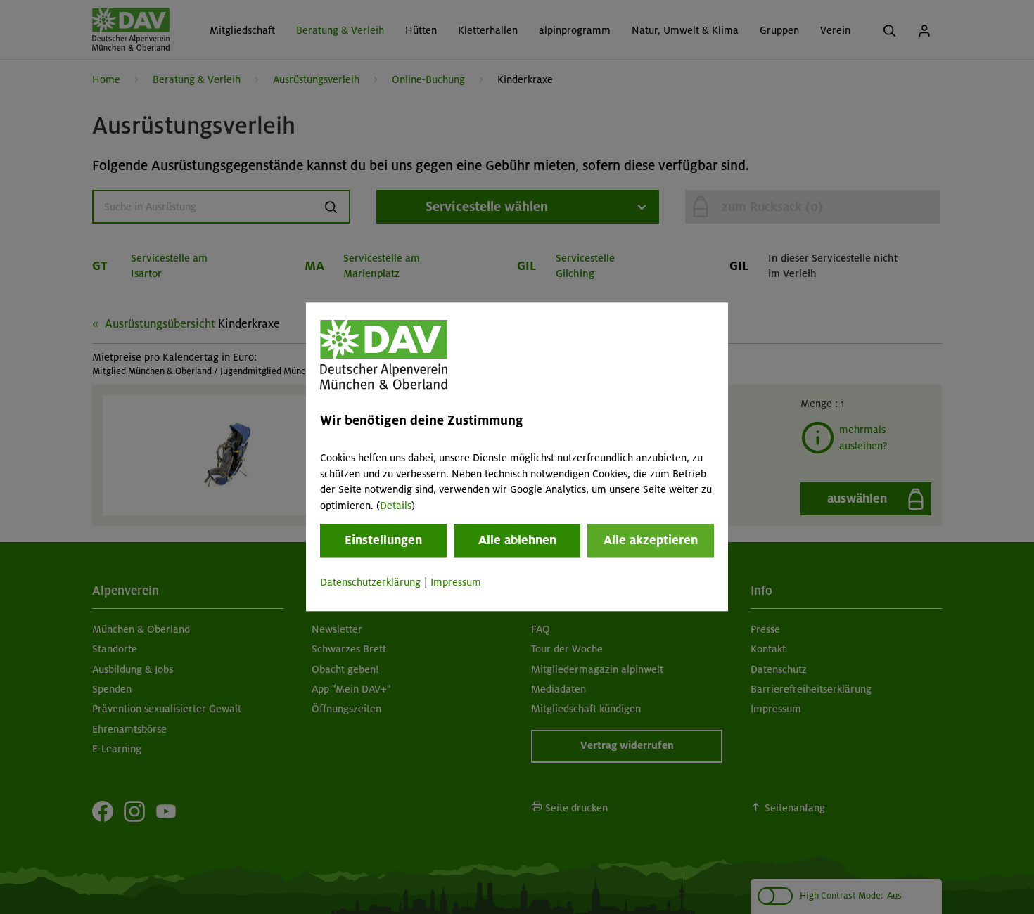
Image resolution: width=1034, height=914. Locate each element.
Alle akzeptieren (651, 540)
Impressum (455, 582)
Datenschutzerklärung (370, 582)
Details (395, 505)
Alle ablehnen (517, 540)
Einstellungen (383, 540)
